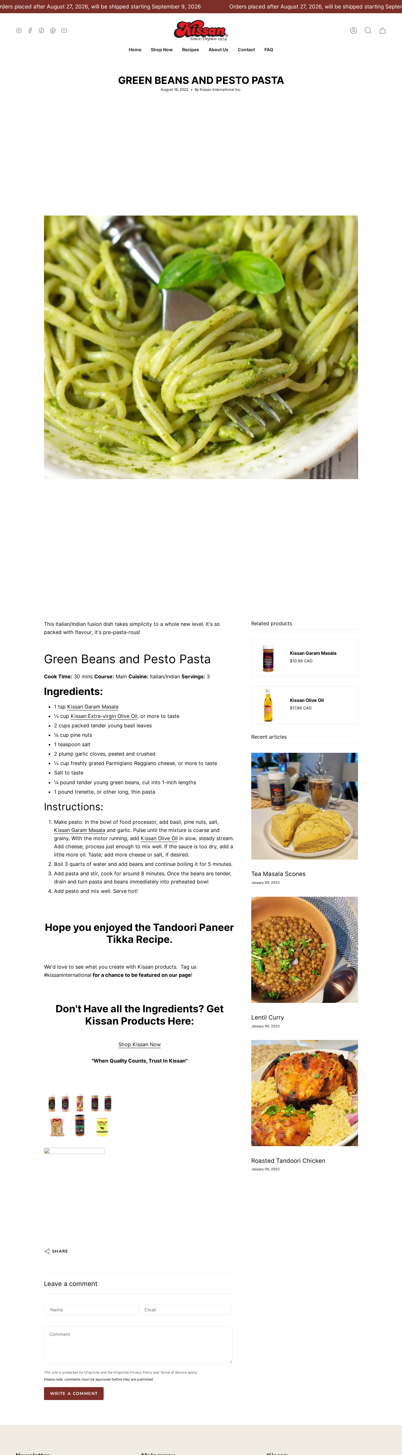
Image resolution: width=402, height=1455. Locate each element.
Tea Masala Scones (278, 874)
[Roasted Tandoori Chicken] (304, 1093)
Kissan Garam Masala (92, 706)
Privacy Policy (141, 1372)
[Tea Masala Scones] (304, 806)
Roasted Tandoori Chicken (288, 1160)
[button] (161, 49)
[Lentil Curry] (304, 950)
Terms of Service (173, 1372)
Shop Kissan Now (139, 1044)
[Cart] (382, 30)
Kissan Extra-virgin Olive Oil (104, 716)
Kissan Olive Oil (159, 838)
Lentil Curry (267, 1017)
